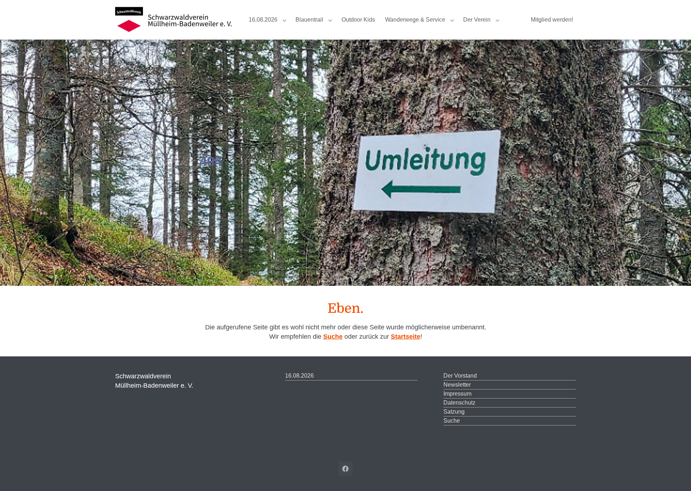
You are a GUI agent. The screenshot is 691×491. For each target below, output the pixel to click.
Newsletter (457, 385)
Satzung (454, 412)
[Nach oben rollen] (675, 475)
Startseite (405, 336)
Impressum (457, 394)
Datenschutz (459, 403)
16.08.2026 (299, 376)
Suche (333, 336)
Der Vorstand (460, 376)
